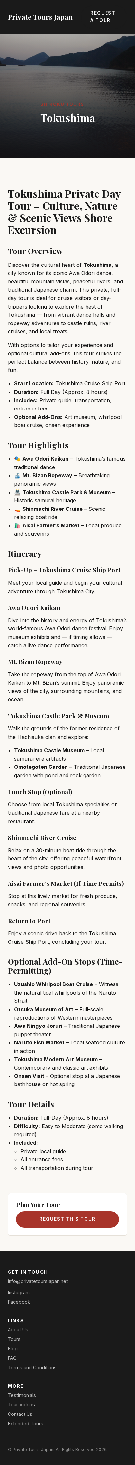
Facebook (19, 1302)
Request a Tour (102, 16)
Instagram (19, 1292)
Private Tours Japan (40, 16)
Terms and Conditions (32, 1367)
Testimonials (22, 1395)
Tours (14, 1339)
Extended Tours (25, 1423)
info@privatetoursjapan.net (38, 1281)
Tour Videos (21, 1404)
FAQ (12, 1358)
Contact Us (20, 1414)
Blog (13, 1348)
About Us (18, 1329)
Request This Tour (67, 1219)
